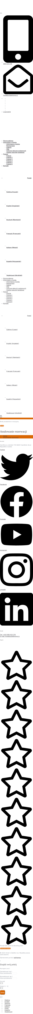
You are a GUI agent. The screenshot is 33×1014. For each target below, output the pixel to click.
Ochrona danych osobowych (16, 151)
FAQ (7, 149)
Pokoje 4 (9, 161)
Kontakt (6, 166)
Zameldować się (6, 971)
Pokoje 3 (9, 159)
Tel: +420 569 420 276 (8, 635)
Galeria (8, 147)
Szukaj (2, 992)
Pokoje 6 (9, 164)
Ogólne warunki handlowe (15, 152)
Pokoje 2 (9, 157)
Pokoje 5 (9, 162)
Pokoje (5, 154)
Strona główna (8, 141)
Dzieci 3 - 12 (4, 986)
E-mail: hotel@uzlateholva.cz (10, 636)
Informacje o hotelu (10, 142)
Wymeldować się (6, 976)
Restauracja (10, 146)
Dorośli (2, 981)
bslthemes (17, 957)
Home (5, 436)
